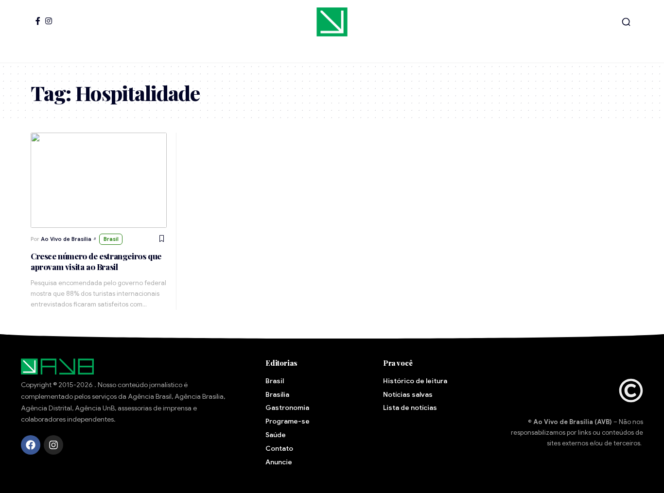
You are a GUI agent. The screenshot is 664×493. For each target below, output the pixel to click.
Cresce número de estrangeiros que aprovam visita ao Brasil (96, 261)
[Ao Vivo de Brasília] (331, 21)
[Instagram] (48, 21)
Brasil (111, 239)
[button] (626, 22)
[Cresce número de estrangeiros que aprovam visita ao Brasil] (99, 180)
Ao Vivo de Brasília (66, 239)
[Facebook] (38, 21)
